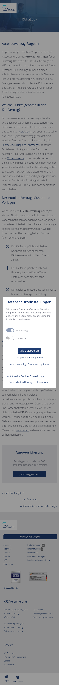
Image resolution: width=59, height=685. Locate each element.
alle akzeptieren (29, 350)
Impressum (43, 381)
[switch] (10, 338)
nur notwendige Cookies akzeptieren (29, 364)
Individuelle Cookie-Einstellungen (25, 376)
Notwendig (22, 330)
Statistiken (21, 338)
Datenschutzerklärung (20, 381)
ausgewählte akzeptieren (29, 357)
